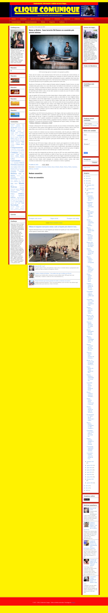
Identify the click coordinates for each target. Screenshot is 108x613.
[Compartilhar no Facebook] (47, 164)
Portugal (12, 195)
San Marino (13, 201)
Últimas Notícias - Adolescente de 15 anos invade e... (90, 269)
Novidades (22, 187)
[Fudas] (15, 82)
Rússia (20, 200)
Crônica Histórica (19, 156)
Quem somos (35, 19)
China (23, 138)
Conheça (23, 19)
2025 (87, 178)
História (47, 19)
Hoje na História (55, 167)
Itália (19, 178)
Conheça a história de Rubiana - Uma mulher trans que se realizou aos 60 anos (53, 273)
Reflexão (31, 168)
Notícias (67, 19)
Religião (12, 198)
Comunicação (13, 149)
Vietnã (22, 209)
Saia (23, 200)
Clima (23, 142)
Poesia (23, 191)
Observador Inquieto (15, 189)
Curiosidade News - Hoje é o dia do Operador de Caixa (90, 302)
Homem (18, 175)
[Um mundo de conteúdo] (11, 70)
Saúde (22, 203)
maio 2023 (89, 472)
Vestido (19, 209)
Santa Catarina (19, 201)
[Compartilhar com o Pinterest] (48, 164)
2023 (87, 183)
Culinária (22, 157)
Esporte (52, 22)
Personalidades (14, 191)
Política (70, 167)
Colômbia (13, 144)
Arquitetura (18, 126)
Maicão (12, 181)
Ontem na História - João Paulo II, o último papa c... (90, 324)
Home (14, 19)
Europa (12, 167)
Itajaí (16, 178)
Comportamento (31, 22)
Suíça (23, 205)
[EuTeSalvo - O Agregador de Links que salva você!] (15, 93)
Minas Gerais (21, 181)
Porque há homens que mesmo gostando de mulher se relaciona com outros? (52, 280)
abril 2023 (89, 474)
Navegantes (22, 185)
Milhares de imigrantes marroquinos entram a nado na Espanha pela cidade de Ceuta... (53, 226)
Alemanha (13, 124)
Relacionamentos (20, 197)
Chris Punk (22, 140)
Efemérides (44, 167)
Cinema (57, 19)
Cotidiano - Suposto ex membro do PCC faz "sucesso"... (90, 286)
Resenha (16, 198)
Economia (16, 162)
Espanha (12, 166)
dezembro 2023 (90, 185)
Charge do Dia (18, 138)
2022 (87, 485)
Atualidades (14, 127)
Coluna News (20, 144)
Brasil (13, 131)
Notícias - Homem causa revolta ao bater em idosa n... (90, 251)
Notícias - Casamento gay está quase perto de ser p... (90, 347)
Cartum (12, 134)
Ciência (77, 19)
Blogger (73, 602)
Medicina (16, 181)
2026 (87, 176)
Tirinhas (17, 206)
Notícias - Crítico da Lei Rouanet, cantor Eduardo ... (90, 222)
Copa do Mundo (14, 150)
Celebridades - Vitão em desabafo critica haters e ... (90, 205)
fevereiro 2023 (90, 479)
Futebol (19, 168)
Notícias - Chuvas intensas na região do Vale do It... (90, 409)
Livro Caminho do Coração (17, 180)
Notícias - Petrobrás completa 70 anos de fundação (90, 441)
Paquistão (12, 190)
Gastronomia (13, 170)
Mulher (16, 183)
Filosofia (12, 168)
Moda (43, 22)
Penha (23, 190)
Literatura (22, 178)
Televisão (12, 206)
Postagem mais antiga (73, 218)
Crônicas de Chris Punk (15, 157)
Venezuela (16, 209)
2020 (87, 490)
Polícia (12, 194)
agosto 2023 (90, 465)
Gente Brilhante (20, 170)
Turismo (22, 206)
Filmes (23, 167)
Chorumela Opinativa (15, 140)
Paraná (18, 190)
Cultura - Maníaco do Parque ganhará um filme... (90, 369)
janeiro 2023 (90, 482)
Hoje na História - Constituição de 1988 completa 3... (90, 425)
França (16, 168)
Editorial (21, 163)
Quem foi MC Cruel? (40, 266)
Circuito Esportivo (15, 142)
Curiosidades (89, 19)
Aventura (19, 127)
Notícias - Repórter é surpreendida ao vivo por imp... (90, 377)
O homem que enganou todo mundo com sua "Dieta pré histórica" (93, 562)
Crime (17, 154)
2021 (87, 488)
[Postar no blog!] (44, 164)
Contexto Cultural (20, 149)
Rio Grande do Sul (15, 200)
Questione (74, 167)
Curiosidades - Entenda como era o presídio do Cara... (90, 455)
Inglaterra (22, 177)
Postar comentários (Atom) (56, 222)
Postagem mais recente (35, 218)
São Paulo (17, 203)
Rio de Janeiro (21, 198)
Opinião (22, 189)
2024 (87, 180)
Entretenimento (20, 164)
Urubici (12, 208)
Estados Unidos (21, 166)
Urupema (17, 208)
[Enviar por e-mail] (42, 164)
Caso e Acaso (18, 134)
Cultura (62, 22)
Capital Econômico (19, 132)
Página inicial (54, 218)
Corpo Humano (21, 150)
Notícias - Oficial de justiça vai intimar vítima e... (89, 310)
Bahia (23, 127)
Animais (18, 124)
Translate (95, 125)
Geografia (13, 171)
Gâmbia (22, 168)
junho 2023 (89, 470)
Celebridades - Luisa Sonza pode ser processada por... (90, 433)
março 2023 (90, 476)
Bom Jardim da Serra (19, 129)
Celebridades (16, 22)
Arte (23, 126)
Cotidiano (14, 153)
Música (12, 185)
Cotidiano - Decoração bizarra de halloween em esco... (90, 237)
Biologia (12, 129)
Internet (13, 178)
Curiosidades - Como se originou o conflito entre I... (90, 294)
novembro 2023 (90, 188)
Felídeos (19, 167)
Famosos (15, 167)
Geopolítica (21, 171)
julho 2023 (89, 467)
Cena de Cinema (14, 137)
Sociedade (36, 168)
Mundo (61, 167)
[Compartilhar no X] (45, 164)
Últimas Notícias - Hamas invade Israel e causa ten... (90, 401)
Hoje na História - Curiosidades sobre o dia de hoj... (90, 339)
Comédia (12, 145)
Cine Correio (17, 141)
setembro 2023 (90, 461)
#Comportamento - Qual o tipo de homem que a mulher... (90, 417)
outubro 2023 (90, 192)
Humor (23, 175)
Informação (13, 177)
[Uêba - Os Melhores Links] (15, 105)
